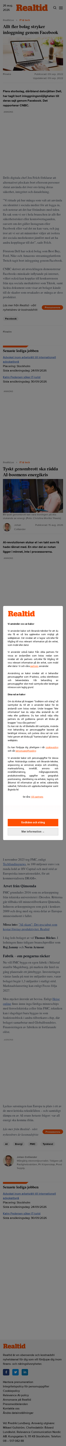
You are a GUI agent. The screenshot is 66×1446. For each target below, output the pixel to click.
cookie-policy (52, 747)
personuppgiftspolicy (26, 751)
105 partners (37, 797)
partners (34, 666)
